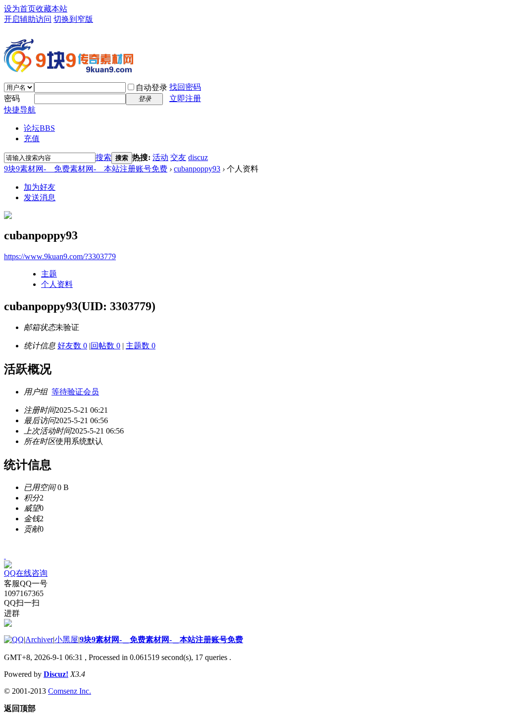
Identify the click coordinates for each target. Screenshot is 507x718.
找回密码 (185, 87)
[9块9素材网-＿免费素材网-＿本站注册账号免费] (68, 68)
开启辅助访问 (27, 19)
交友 (178, 157)
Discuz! (56, 674)
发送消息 (39, 197)
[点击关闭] (5, 556)
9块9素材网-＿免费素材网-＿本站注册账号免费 (85, 169)
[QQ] (14, 639)
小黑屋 (66, 639)
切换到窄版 (73, 19)
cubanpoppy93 (197, 169)
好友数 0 (72, 345)
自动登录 (151, 87)
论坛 (39, 128)
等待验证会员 (75, 391)
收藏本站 (51, 8)
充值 (32, 138)
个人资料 (57, 284)
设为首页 (20, 8)
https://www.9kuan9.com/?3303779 (60, 256)
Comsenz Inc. (69, 691)
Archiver (39, 639)
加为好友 (39, 187)
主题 (49, 274)
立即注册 (185, 98)
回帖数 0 (105, 345)
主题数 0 (140, 345)
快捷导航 (20, 110)
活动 (160, 157)
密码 (12, 98)
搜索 (103, 157)
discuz (198, 157)
